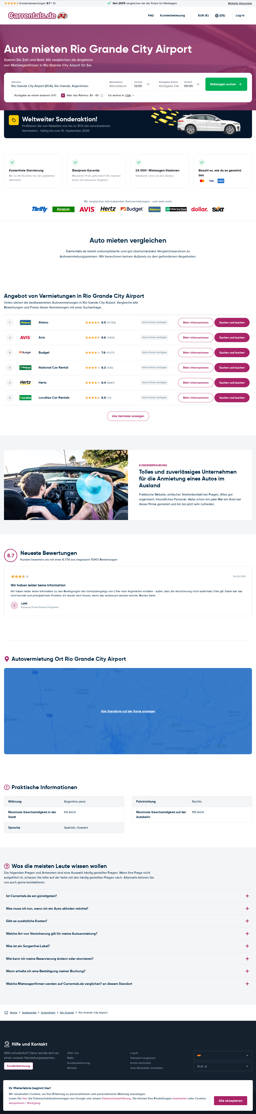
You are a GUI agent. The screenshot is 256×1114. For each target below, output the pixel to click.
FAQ (151, 15)
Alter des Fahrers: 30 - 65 (83, 95)
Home (13, 1012)
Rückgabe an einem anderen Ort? (34, 95)
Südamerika (29, 1012)
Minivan (72, 1068)
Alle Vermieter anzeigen (128, 416)
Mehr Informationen (196, 322)
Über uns (73, 1053)
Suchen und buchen (232, 322)
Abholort (16, 82)
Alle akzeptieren (230, 1100)
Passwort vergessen (143, 1058)
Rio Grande (67, 1012)
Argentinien (48, 1012)
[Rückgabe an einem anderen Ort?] (11, 95)
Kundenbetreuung (172, 15)
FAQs (70, 1058)
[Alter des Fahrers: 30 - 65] (63, 95)
